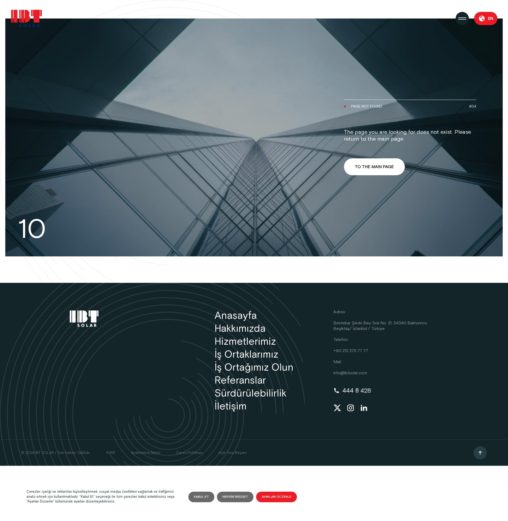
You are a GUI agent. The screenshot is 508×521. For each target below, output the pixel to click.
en (490, 18)
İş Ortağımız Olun (254, 367)
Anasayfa (236, 315)
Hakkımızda (240, 328)
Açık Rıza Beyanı (233, 452)
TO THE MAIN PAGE (374, 167)
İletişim (231, 406)
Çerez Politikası (189, 452)
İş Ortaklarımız (246, 354)
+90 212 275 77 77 (350, 351)
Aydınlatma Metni (145, 452)
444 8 (356, 390)
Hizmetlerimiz (245, 341)
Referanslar (240, 380)
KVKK (110, 452)
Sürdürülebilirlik (251, 393)
